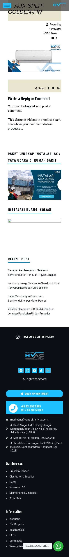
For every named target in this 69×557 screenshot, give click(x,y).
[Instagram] (27, 370)
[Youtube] (34, 370)
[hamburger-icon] (7, 5)
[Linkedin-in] (48, 370)
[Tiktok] (41, 370)
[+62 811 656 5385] (13, 408)
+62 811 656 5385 (31, 406)
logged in (31, 106)
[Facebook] (21, 370)
